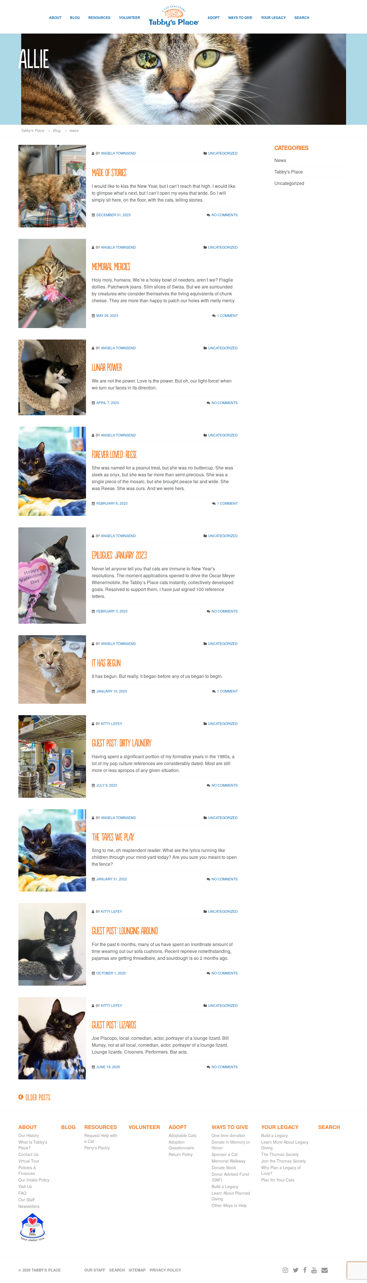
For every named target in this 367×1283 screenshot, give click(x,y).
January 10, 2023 (111, 691)
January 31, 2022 (111, 878)
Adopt (214, 17)
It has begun (106, 662)
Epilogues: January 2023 (119, 554)
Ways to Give (240, 17)
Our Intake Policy (33, 1180)
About (55, 17)
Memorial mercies (111, 266)
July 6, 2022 (106, 785)
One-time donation (228, 1135)
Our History (28, 1135)
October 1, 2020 (111, 972)
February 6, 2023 (112, 503)
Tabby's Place (288, 171)
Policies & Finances (27, 1170)
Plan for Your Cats (277, 1180)
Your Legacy (273, 17)
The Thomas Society (280, 1154)
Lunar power (107, 367)
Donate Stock (224, 1167)
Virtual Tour (28, 1161)
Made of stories (109, 172)
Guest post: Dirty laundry (121, 742)
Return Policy (181, 1154)
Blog (75, 17)
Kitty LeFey (111, 723)
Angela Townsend (118, 153)
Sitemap (137, 1270)
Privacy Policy (165, 1270)
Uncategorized (223, 153)
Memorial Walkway (228, 1161)
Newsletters (29, 1206)
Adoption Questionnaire (181, 1145)
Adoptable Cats (182, 1135)
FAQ (22, 1193)
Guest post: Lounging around (125, 930)
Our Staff (26, 1199)
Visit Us (25, 1186)
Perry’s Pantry (97, 1148)
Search (301, 17)
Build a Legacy (225, 1186)
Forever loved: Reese (114, 454)
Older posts (38, 1097)
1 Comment (227, 315)
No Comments (225, 214)
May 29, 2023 (107, 315)
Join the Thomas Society (283, 1161)
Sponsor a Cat (225, 1154)
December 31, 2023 (113, 214)
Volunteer (129, 17)
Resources (99, 17)
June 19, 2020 (108, 1066)
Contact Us (28, 1154)
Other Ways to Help (229, 1205)
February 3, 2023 (112, 611)
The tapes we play (113, 836)
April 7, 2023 (107, 402)
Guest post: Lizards (114, 1024)
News (280, 160)
